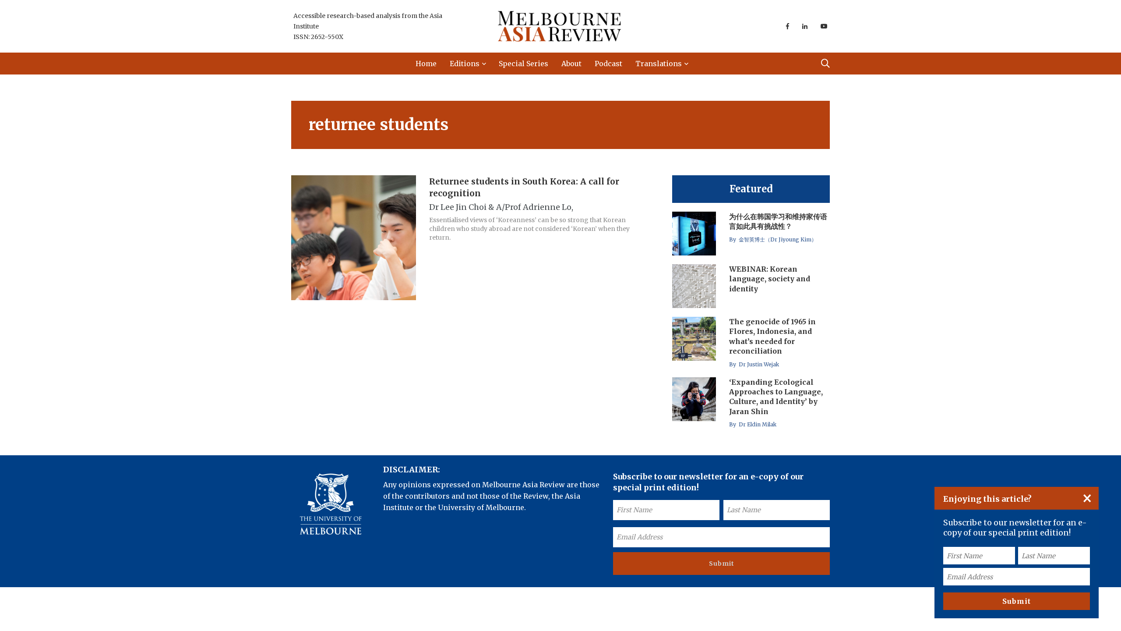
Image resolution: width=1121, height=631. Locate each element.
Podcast (608, 63)
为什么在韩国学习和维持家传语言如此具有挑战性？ (778, 221)
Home (426, 63)
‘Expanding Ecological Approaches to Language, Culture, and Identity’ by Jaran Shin (776, 397)
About (571, 63)
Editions (464, 63)
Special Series (523, 63)
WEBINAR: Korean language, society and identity (769, 279)
